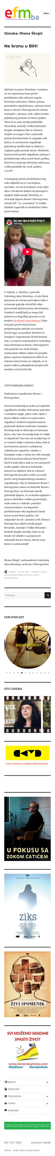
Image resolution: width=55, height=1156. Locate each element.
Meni (46, 13)
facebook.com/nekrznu (26, 320)
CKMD (18, 1142)
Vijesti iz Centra (39, 572)
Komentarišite (11, 578)
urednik (12, 572)
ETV (12, 1142)
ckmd (7, 575)
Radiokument (27, 645)
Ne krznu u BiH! (21, 46)
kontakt (47, 1142)
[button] (6, 714)
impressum (36, 1142)
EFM (6, 1142)
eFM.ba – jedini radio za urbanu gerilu (22, 1150)
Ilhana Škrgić (17, 575)
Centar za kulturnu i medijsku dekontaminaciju (27, 763)
